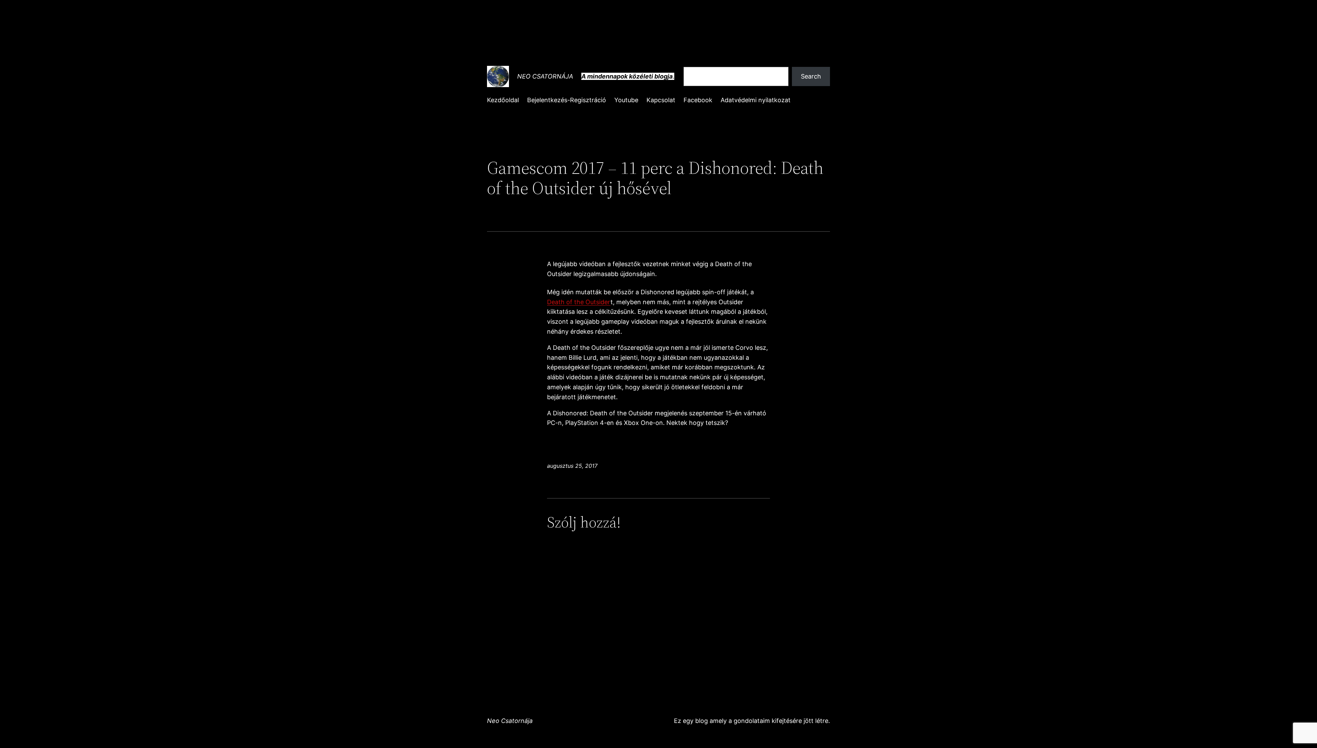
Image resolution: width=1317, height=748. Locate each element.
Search (811, 76)
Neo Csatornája (545, 76)
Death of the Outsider (578, 302)
